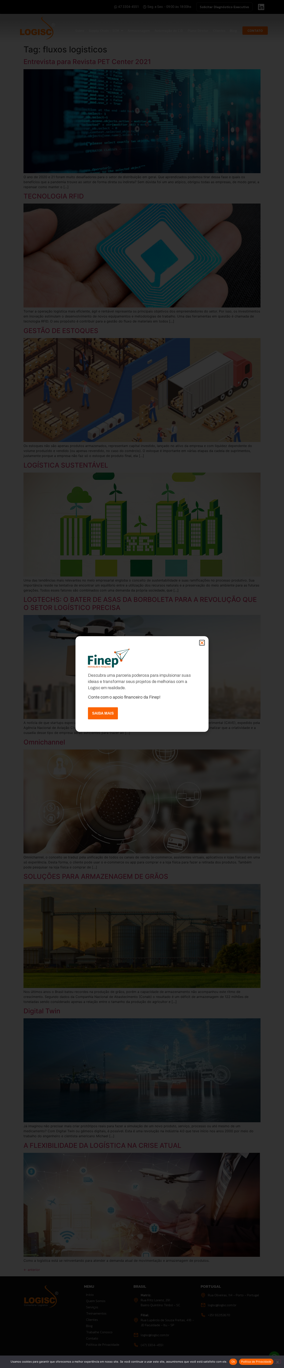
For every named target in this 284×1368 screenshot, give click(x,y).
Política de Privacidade (256, 1361)
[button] (202, 642)
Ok (233, 1361)
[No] (277, 1361)
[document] (142, 684)
